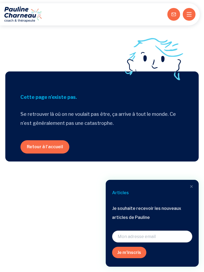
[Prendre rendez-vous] (173, 14)
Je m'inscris (129, 252)
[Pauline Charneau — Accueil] (23, 14)
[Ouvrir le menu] (189, 14)
